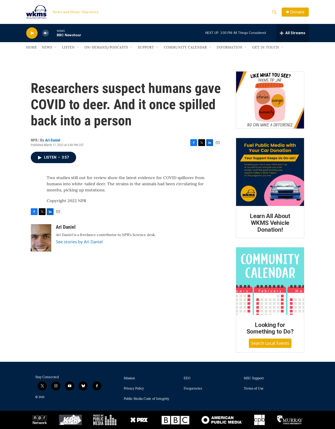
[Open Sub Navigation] (55, 47)
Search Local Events (270, 343)
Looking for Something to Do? (270, 328)
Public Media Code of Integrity (146, 399)
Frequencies (193, 388)
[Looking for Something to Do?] (270, 281)
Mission (129, 378)
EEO (187, 378)
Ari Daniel (52, 140)
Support (146, 47)
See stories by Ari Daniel (79, 241)
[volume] (45, 33)
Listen (68, 47)
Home (31, 47)
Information (229, 47)
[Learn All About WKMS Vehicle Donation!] (270, 172)
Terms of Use (254, 388)
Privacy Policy (134, 388)
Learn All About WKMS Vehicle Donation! (270, 223)
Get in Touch (265, 47)
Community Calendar (185, 47)
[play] (32, 33)
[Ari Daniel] (41, 238)
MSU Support (254, 378)
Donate (297, 12)
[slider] (53, 33)
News (47, 47)
